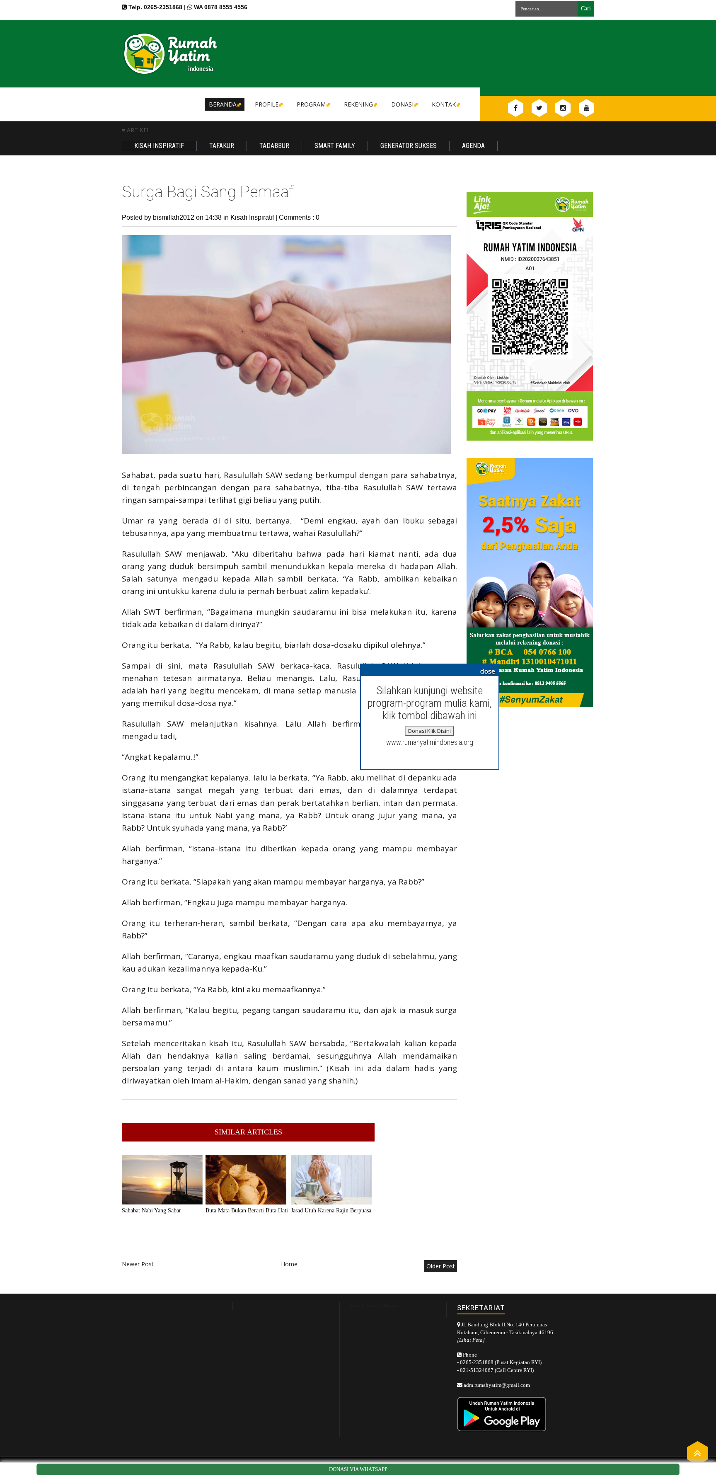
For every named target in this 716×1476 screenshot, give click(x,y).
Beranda (223, 104)
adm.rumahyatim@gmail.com (497, 1385)
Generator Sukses (408, 146)
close (487, 671)
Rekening (358, 104)
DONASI (402, 104)
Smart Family (334, 146)
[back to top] (697, 1452)
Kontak (444, 104)
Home (289, 1264)
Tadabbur (274, 146)
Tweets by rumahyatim (375, 1305)
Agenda (473, 146)
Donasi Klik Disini (429, 730)
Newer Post (138, 1264)
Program (311, 104)
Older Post (440, 1266)
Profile (266, 104)
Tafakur (221, 146)
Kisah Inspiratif (159, 146)
